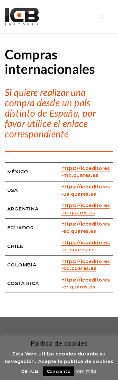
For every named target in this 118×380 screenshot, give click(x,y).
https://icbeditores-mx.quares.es (85, 171)
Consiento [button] (58, 371)
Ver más (86, 371)
